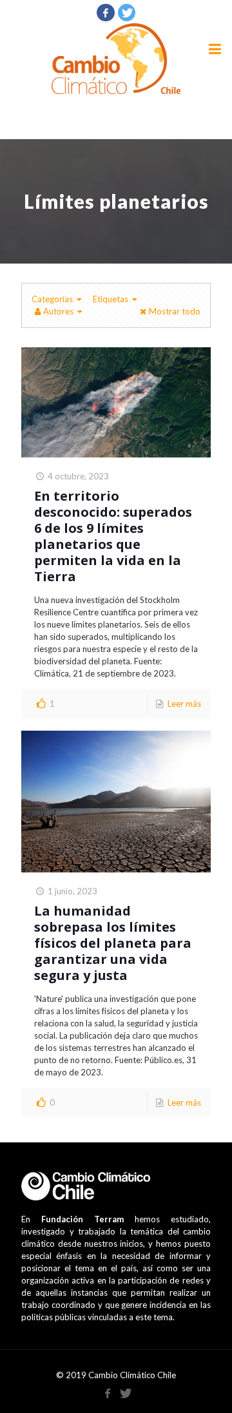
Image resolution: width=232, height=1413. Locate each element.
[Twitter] (127, 12)
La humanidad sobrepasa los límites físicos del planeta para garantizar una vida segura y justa (112, 943)
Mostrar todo (174, 311)
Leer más (184, 703)
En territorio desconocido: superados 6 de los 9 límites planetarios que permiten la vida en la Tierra (113, 536)
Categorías (52, 299)
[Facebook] (106, 12)
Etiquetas (110, 299)
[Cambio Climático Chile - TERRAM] (116, 58)
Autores (58, 311)
